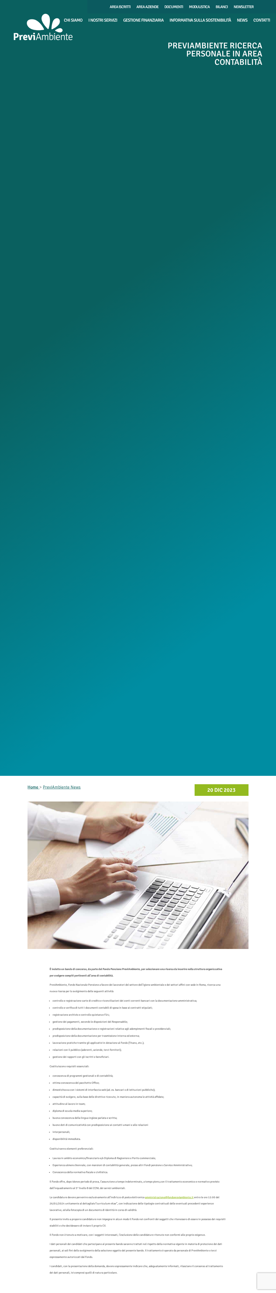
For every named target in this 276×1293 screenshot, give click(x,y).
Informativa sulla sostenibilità (200, 20)
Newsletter (244, 7)
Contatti (261, 20)
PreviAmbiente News (62, 787)
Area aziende (147, 7)
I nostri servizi (102, 20)
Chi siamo (73, 20)
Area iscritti (120, 7)
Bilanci (222, 7)
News (242, 20)
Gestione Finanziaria (143, 20)
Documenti (173, 7)
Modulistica (199, 7)
